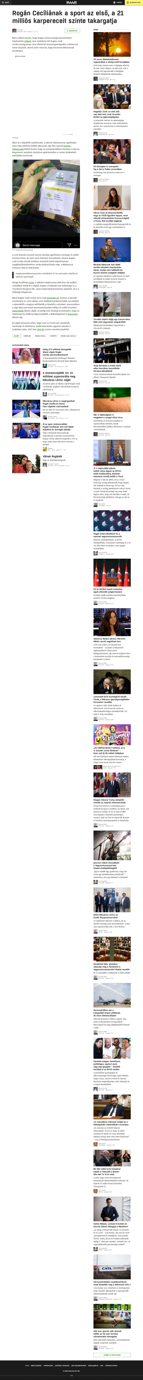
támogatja (73, 313)
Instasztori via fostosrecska (24, 250)
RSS (101, 1365)
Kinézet (119, 2)
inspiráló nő (53, 297)
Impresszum (48, 1365)
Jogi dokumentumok (79, 1365)
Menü (7, 2)
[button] (16, 336)
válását (27, 41)
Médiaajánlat (93, 1365)
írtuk (31, 282)
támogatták (18, 310)
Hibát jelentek (36, 1365)
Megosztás (73, 31)
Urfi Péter (20, 30)
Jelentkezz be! (135, 2)
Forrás (16, 137)
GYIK (27, 1365)
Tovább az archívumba (112, 1355)
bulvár (19, 31)
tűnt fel (40, 329)
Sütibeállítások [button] (111, 1365)
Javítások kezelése (62, 1365)
